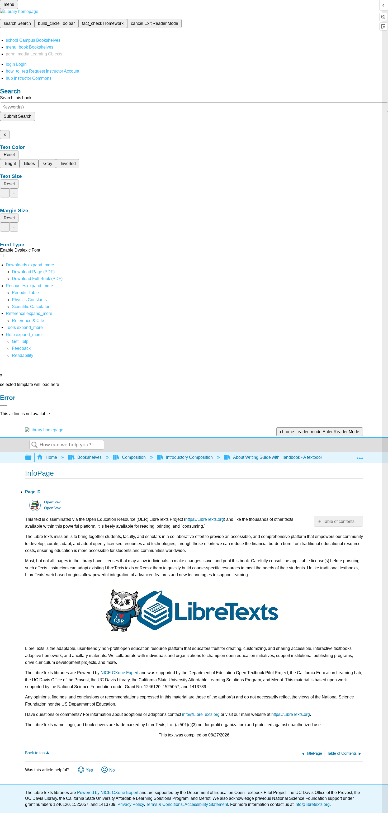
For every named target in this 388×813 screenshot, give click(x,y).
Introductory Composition (189, 457)
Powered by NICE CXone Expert (108, 792)
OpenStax (52, 502)
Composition (134, 457)
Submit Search (17, 116)
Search (34, 445)
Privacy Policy (130, 804)
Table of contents (338, 521)
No (112, 770)
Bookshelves (89, 457)
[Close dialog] (3, 405)
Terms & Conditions (164, 804)
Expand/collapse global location (360, 456)
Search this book (15, 98)
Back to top (35, 752)
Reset (9, 154)
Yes (89, 770)
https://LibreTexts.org (204, 519)
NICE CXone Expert (119, 672)
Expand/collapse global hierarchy (31, 457)
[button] (21, 348)
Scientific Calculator (30, 306)
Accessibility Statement (206, 804)
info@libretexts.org (312, 804)
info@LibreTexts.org (201, 714)
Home (51, 457)
